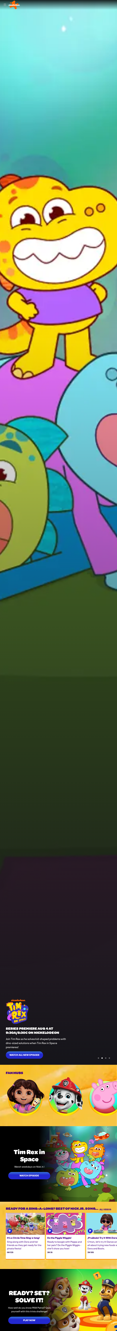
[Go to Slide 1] (98, 1058)
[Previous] (3, 1096)
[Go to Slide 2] (102, 1058)
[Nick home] (14, 5)
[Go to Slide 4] (109, 1058)
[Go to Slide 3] (105, 1058)
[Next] (114, 1096)
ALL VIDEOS (105, 1209)
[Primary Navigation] (5, 5)
